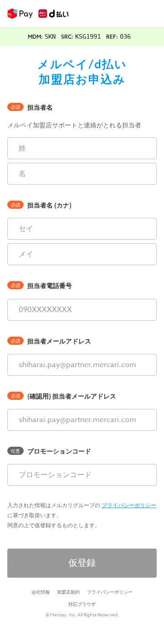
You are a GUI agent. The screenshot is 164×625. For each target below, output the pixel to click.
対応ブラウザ (82, 604)
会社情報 (40, 592)
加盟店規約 (68, 592)
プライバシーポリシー (129, 505)
